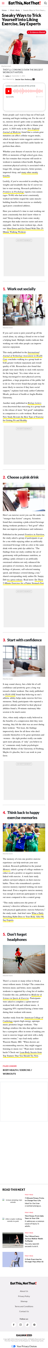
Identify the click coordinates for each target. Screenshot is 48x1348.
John (7, 76)
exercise (25, 1070)
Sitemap (24, 1301)
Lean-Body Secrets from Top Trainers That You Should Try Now (22, 1054)
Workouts (9, 1073)
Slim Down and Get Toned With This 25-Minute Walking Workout (23, 230)
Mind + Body (15, 10)
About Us (24, 1291)
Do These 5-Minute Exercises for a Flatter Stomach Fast (23, 581)
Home (4, 10)
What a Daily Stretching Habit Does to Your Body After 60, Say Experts (23, 916)
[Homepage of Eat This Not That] (23, 1283)
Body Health (10, 1070)
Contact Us (24, 1311)
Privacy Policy (24, 1296)
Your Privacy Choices (27, 1346)
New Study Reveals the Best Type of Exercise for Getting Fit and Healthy (23, 418)
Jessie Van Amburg (23, 79)
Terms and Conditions (24, 1306)
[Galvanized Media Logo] (24, 1335)
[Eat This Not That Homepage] (25, 3)
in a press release (14, 579)
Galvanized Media (21, 1339)
